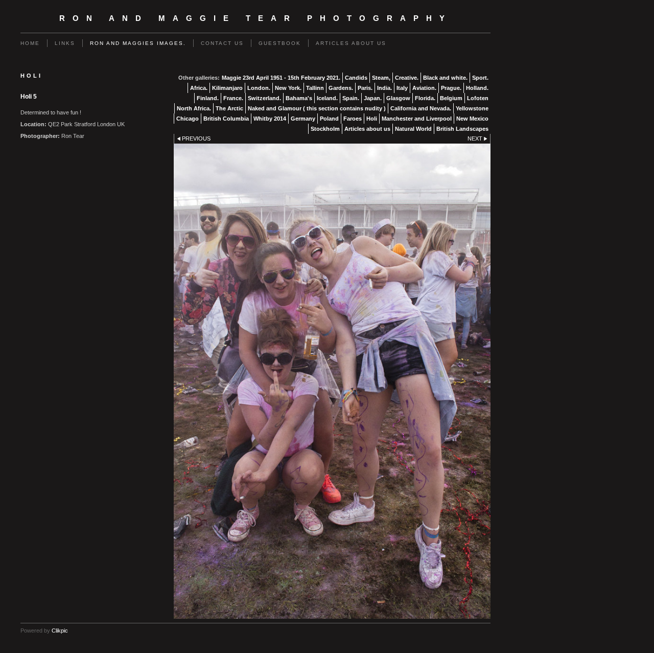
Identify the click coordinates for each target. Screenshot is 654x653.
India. (384, 88)
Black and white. (445, 78)
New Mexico (472, 118)
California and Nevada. (420, 108)
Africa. (198, 88)
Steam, (381, 78)
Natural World (413, 129)
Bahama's (299, 98)
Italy (402, 88)
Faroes (352, 118)
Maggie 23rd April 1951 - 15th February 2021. (281, 78)
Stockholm (325, 129)
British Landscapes (462, 129)
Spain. (350, 98)
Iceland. (327, 98)
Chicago (187, 118)
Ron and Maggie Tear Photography (255, 18)
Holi (371, 118)
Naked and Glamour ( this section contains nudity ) (317, 108)
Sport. (480, 78)
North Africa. (194, 108)
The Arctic (229, 108)
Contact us (222, 43)
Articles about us (351, 43)
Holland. (477, 88)
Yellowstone (472, 108)
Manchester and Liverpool (417, 118)
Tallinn (315, 88)
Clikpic (60, 630)
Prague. (451, 88)
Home (30, 43)
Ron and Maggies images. (138, 43)
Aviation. (424, 88)
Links (65, 43)
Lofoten (477, 98)
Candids (356, 78)
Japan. (373, 98)
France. (233, 98)
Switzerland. (264, 98)
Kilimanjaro (227, 88)
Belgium (451, 98)
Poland (329, 118)
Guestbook (280, 43)
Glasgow (398, 98)
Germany (303, 118)
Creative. (406, 78)
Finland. (208, 98)
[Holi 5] (332, 381)
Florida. (425, 98)
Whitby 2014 (269, 118)
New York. (288, 88)
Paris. (365, 88)
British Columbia (226, 118)
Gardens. (341, 88)
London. (258, 88)
